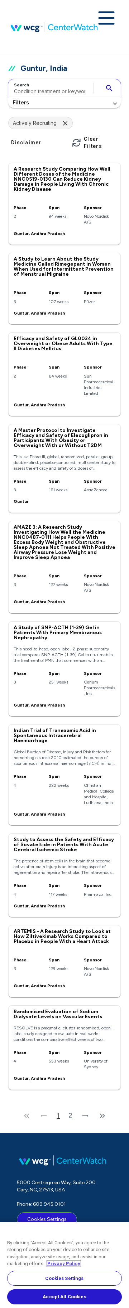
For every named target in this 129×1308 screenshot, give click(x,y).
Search (21, 84)
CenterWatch (54, 27)
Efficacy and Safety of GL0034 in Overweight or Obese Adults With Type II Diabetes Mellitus (63, 343)
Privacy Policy (63, 1263)
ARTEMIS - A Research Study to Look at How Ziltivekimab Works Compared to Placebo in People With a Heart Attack (62, 936)
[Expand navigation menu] (106, 18)
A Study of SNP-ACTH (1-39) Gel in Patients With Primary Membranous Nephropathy (58, 632)
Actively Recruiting (35, 123)
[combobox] (49, 88)
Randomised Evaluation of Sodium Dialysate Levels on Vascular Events (58, 1014)
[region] (64, 1265)
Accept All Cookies (64, 1296)
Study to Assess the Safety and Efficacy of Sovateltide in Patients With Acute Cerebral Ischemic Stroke (64, 844)
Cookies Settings (47, 1219)
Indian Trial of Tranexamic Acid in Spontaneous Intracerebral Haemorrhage (55, 735)
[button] (64, 102)
